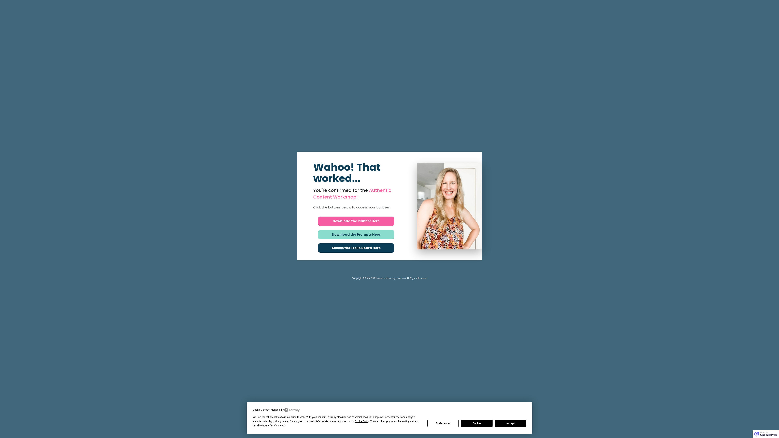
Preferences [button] (277, 425)
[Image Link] (449, 206)
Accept (510, 423)
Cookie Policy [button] (362, 421)
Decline (477, 423)
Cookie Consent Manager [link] (267, 409)
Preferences (443, 423)
